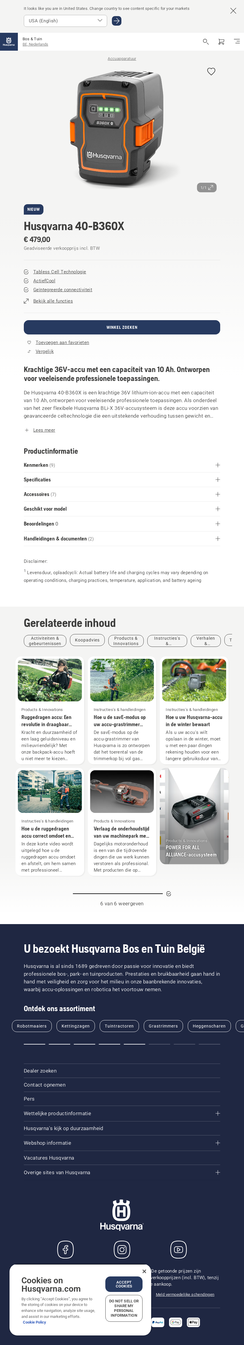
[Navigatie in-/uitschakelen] (237, 42)
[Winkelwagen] (221, 42)
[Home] (9, 42)
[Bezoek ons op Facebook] (65, 1250)
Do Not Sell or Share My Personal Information (124, 1308)
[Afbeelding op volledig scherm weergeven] (122, 129)
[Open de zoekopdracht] (206, 42)
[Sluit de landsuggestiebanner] (233, 11)
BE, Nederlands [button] (35, 44)
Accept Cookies (124, 1284)
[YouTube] (178, 1250)
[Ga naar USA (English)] (116, 21)
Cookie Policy (34, 1322)
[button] (211, 72)
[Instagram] (122, 1250)
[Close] (144, 1271)
